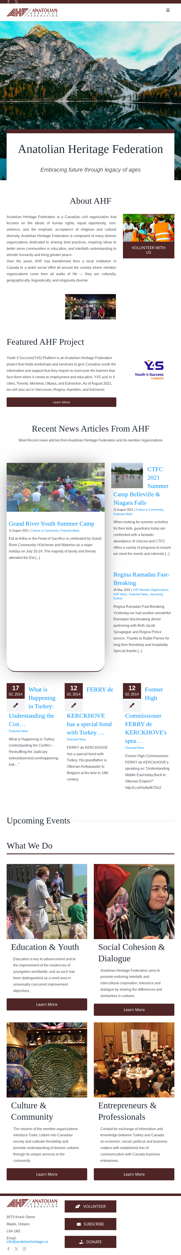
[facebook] (8, 2)
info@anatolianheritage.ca (27, 1242)
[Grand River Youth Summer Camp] (56, 487)
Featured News (69, 530)
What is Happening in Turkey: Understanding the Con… (32, 706)
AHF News (120, 594)
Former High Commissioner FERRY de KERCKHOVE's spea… (146, 715)
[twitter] (16, 2)
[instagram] (24, 1249)
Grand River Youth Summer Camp (51, 523)
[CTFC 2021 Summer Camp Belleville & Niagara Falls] (127, 475)
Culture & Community (44, 530)
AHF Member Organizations (150, 589)
